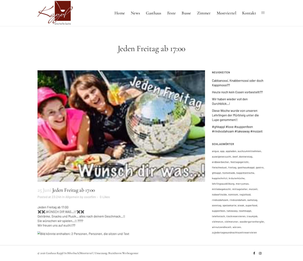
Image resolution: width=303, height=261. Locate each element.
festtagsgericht (240, 162)
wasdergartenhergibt (252, 221)
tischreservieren (235, 216)
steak (241, 205)
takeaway (232, 210)
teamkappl (245, 210)
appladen (231, 151)
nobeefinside (219, 194)
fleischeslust (219, 167)
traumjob (252, 216)
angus (215, 151)
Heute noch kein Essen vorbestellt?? (237, 92)
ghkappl (216, 172)
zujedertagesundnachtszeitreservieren (234, 232)
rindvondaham (238, 200)
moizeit (253, 189)
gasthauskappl (246, 167)
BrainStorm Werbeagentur (123, 253)
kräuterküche (237, 178)
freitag (232, 167)
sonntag (216, 205)
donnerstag (245, 156)
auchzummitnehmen (249, 151)
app (222, 151)
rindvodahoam (220, 200)
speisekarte (229, 205)
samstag (252, 200)
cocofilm (90, 197)
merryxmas (242, 183)
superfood (251, 205)
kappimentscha (245, 172)
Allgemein (72, 197)
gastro (260, 167)
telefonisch (218, 216)
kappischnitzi (219, 178)
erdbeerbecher (220, 162)
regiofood (245, 194)
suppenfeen (218, 210)
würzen (237, 227)
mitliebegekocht (221, 189)
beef (235, 156)
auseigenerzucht (221, 156)
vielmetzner (231, 221)
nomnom (233, 194)
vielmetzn (217, 221)
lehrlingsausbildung (223, 183)
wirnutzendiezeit (221, 227)
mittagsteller (240, 189)
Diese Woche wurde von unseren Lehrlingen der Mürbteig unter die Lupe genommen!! (235, 115)
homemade (229, 172)
